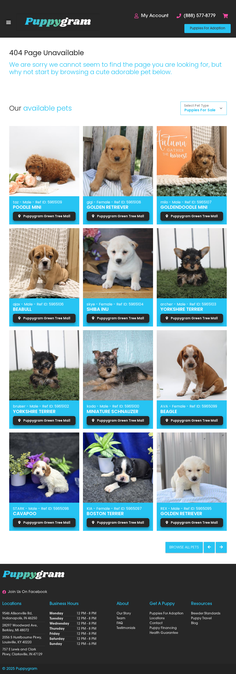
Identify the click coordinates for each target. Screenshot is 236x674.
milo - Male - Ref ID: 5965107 (186, 202)
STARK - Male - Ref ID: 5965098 (41, 508)
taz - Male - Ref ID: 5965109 (37, 202)
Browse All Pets (184, 547)
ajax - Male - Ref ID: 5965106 (38, 304)
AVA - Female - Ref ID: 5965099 (188, 406)
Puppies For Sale (199, 110)
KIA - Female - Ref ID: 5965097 (114, 508)
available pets (47, 108)
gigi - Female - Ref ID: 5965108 (114, 202)
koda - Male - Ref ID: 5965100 (113, 406)
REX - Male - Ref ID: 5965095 (186, 508)
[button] (8, 22)
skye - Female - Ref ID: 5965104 (115, 304)
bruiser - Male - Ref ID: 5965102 (41, 406)
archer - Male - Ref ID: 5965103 (188, 304)
